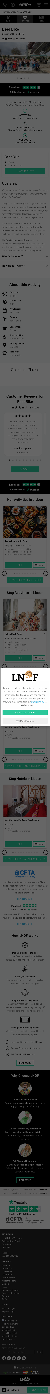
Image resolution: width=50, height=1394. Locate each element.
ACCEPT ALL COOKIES (25, 712)
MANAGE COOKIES (25, 721)
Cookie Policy (37, 702)
